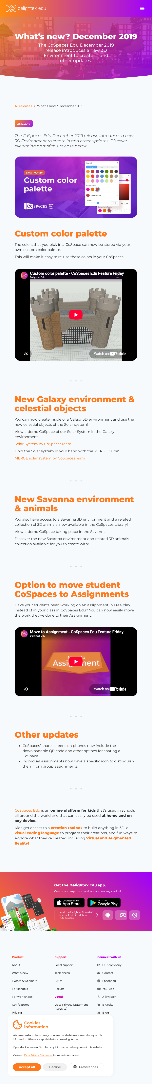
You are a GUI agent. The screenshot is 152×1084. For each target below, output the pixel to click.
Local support (64, 965)
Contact (107, 973)
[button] (142, 8)
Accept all (27, 1067)
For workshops (22, 996)
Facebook (109, 981)
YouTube (108, 989)
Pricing (17, 1012)
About (16, 965)
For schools (20, 989)
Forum (59, 989)
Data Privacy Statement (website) (71, 1006)
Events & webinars (24, 981)
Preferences (88, 1067)
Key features (20, 1004)
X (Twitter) (109, 996)
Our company (112, 965)
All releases (23, 106)
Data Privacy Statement (38, 1055)
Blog (105, 1012)
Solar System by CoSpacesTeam (43, 444)
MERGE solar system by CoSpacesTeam (50, 458)
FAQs (58, 981)
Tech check (62, 973)
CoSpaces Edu (27, 810)
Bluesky (107, 1004)
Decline (55, 1067)
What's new (20, 973)
